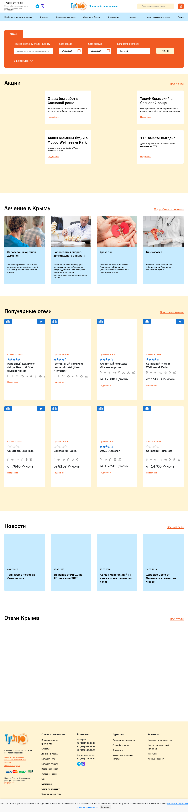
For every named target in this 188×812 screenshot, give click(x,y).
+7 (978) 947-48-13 (13, 3)
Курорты (44, 17)
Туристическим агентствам (157, 17)
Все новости (175, 527)
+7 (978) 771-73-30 (86, 758)
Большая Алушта (49, 764)
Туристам (131, 17)
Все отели (177, 619)
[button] (28, 61)
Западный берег (49, 774)
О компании (114, 17)
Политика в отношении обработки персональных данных (15, 759)
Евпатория (46, 784)
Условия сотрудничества (160, 740)
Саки (43, 779)
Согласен (105, 807)
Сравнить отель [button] (14, 354)
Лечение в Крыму (91, 17)
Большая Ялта (48, 759)
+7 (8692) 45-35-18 (86, 743)
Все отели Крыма (172, 312)
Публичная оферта (12, 766)
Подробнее (12, 382)
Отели (13, 33)
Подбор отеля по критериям (18, 17)
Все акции (177, 84)
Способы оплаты (121, 745)
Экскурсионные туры (65, 17)
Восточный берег (49, 769)
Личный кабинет (156, 759)
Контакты (152, 754)
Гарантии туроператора (124, 740)
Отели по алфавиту (50, 789)
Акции (181, 17)
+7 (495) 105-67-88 (86, 750)
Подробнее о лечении (169, 209)
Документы (118, 750)
